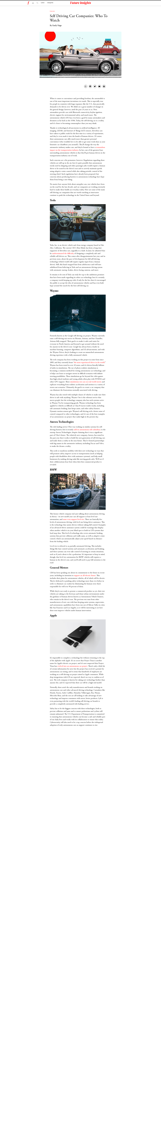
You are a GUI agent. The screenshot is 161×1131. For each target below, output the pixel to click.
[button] (37, 3)
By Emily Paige (56, 26)
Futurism (52, 11)
